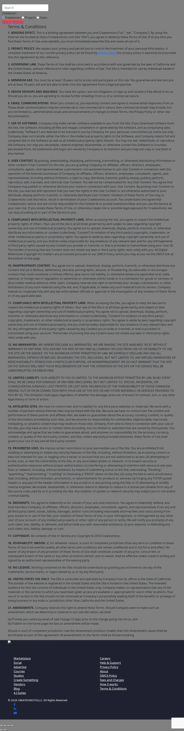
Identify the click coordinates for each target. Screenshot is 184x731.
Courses (19, 671)
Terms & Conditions (113, 689)
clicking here (106, 53)
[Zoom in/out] (1, 725)
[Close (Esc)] (12, 725)
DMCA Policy (108, 676)
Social (18, 663)
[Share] (8, 725)
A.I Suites (20, 693)
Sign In (7, 22)
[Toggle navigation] (5, 3)
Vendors (19, 684)
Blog (17, 689)
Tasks (43, 18)
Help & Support (110, 663)
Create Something (26, 680)
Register (18, 22)
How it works (109, 684)
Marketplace (22, 658)
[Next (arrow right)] (5, 729)
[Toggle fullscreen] (5, 725)
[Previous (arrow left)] (1, 729)
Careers (105, 658)
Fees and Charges (112, 680)
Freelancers (13, 18)
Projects (30, 18)
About (104, 671)
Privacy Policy (109, 667)
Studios (19, 676)
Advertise (20, 667)
